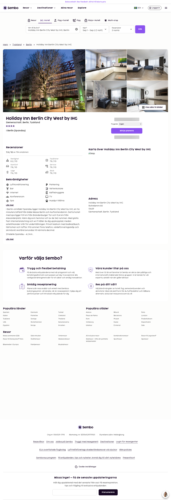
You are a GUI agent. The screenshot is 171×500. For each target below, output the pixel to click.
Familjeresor (35, 344)
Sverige (33, 319)
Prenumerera (108, 492)
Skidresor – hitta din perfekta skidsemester (97, 340)
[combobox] (50, 30)
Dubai (116, 322)
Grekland (61, 316)
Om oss (50, 442)
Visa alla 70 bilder (154, 107)
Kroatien (61, 325)
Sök (140, 29)
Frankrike (34, 316)
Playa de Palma (92, 316)
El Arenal (117, 325)
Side (143, 325)
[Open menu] (166, 8)
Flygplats (114, 124)
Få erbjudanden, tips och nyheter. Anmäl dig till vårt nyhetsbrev (89, 458)
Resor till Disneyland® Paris (13, 339)
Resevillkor (38, 442)
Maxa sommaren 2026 (11, 336)
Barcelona (118, 316)
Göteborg (90, 322)
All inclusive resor (92, 336)
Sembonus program (46, 458)
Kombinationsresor (121, 336)
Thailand (61, 319)
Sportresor (118, 339)
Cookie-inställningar (87, 467)
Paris (143, 312)
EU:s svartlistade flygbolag (52, 450)
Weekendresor (64, 339)
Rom (88, 319)
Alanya (88, 312)
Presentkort (129, 458)
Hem (5, 45)
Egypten (6, 325)
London (144, 316)
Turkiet (60, 312)
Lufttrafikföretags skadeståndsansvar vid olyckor (92, 450)
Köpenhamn (146, 322)
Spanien (6, 312)
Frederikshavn (146, 319)
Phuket (116, 319)
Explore (82, 8)
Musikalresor (63, 344)
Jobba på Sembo (64, 442)
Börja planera (127, 131)
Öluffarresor (35, 339)
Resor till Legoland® (148, 336)
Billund (116, 312)
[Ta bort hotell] (76, 29)
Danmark (34, 312)
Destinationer (45, 8)
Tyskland (16, 45)
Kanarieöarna (63, 322)
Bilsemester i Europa (11, 344)
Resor (26, 8)
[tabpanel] (85, 29)
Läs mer (10, 205)
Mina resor (67, 8)
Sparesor (144, 339)
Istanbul (89, 325)
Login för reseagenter (127, 442)
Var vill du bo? (34, 28)
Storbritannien (36, 322)
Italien (5, 316)
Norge (33, 325)
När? (85, 28)
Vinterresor (62, 336)
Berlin (29, 45)
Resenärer (116, 28)
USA (4, 322)
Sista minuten (36, 336)
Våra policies (125, 450)
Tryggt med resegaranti (86, 442)
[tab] (32, 20)
